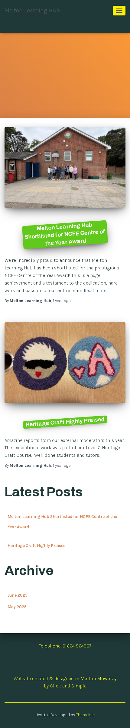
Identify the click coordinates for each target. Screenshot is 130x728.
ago (62, 300)
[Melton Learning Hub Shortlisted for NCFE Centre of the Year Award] (65, 167)
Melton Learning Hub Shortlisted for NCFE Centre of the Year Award (65, 234)
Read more (95, 290)
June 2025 (18, 595)
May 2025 (17, 606)
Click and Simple (68, 686)
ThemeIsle (85, 714)
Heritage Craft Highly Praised (65, 422)
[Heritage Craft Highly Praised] (65, 362)
